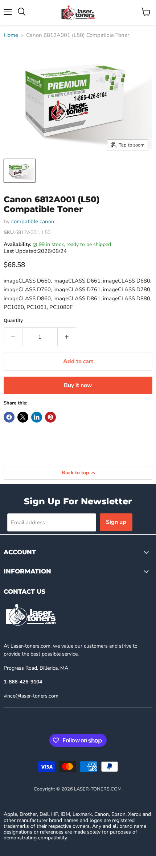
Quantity (13, 320)
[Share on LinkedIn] (36, 417)
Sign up (116, 522)
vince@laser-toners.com (31, 695)
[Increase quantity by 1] (67, 336)
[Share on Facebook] (9, 417)
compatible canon (32, 221)
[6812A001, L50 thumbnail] (19, 170)
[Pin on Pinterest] (50, 417)
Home (11, 35)
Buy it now (78, 385)
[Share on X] (22, 417)
